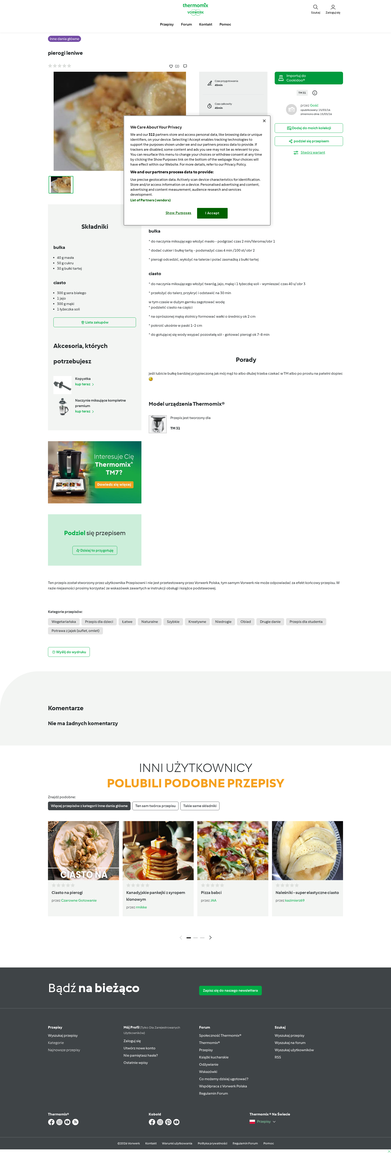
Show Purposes (179, 213)
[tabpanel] (195, 881)
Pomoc (268, 1143)
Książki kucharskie (214, 1057)
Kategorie (56, 1043)
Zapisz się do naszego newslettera (230, 990)
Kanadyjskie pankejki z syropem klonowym (155, 896)
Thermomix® (209, 1043)
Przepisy (55, 1027)
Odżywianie (208, 1064)
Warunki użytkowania (177, 1143)
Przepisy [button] (167, 24)
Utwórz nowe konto (139, 1048)
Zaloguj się (132, 1041)
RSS (278, 1057)
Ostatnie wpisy (136, 1062)
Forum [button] (186, 24)
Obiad (246, 621)
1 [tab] (188, 937)
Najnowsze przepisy (64, 1050)
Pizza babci (211, 892)
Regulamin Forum (213, 1093)
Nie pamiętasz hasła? (141, 1055)
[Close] (264, 121)
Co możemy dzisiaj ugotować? (223, 1079)
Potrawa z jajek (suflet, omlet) (75, 631)
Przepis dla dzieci (99, 621)
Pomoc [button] (225, 24)
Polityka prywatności (212, 1143)
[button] (315, 9)
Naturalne (149, 621)
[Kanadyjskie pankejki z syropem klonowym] (158, 850)
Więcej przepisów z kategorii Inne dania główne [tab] (89, 806)
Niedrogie (223, 621)
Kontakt (151, 1143)
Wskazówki (208, 1072)
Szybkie (173, 621)
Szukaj (280, 1027)
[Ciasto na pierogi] (83, 850)
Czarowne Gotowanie (79, 900)
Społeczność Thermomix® (220, 1035)
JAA (213, 900)
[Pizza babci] (232, 850)
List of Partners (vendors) (150, 200)
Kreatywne (197, 621)
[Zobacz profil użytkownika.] (291, 109)
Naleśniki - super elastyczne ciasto (307, 892)
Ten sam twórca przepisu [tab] (155, 806)
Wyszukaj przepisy (63, 1035)
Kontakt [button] (205, 24)
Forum (204, 1027)
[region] (197, 170)
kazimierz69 (295, 900)
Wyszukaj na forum (290, 1043)
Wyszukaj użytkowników (294, 1050)
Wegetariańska (64, 621)
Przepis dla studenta (306, 621)
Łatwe (127, 621)
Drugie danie (270, 621)
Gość (314, 105)
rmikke (141, 907)
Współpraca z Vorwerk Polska (223, 1086)
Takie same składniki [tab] (200, 806)
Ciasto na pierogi (67, 892)
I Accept (212, 213)
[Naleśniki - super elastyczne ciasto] (307, 850)
